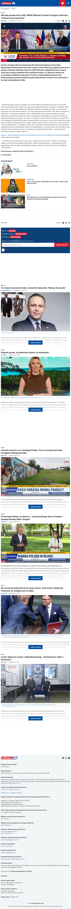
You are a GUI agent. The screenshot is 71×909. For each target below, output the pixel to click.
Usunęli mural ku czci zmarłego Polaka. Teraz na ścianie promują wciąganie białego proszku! (31, 451)
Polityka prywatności (16, 906)
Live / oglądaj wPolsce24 (14, 792)
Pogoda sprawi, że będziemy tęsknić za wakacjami (25, 352)
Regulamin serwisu (28, 906)
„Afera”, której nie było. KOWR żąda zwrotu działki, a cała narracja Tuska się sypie (47, 182)
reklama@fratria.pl (10, 852)
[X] (66, 21)
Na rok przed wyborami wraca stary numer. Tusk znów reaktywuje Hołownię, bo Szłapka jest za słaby (32, 589)
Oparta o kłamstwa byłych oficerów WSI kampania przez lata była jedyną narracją (30, 135)
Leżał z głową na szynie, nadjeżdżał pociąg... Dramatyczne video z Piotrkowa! (32, 658)
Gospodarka (30, 164)
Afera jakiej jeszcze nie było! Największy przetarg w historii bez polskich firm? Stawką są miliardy (47, 198)
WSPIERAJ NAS (14, 897)
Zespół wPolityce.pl (6, 290)
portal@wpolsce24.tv (11, 831)
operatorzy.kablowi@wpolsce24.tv (15, 859)
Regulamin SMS (38, 906)
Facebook (4, 789)
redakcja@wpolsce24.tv (12, 840)
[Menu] (68, 3)
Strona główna (5, 8)
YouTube (17, 789)
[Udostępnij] (69, 21)
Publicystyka (30, 179)
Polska (13, 8)
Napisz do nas (16, 783)
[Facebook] (63, 21)
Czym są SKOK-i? (32, 166)
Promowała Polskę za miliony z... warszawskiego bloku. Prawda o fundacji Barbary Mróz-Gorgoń (32, 517)
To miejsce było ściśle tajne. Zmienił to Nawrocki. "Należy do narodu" (33, 288)
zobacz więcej (35, 343)
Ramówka (3, 792)
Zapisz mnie (60, 245)
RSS (9, 906)
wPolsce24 (4, 21)
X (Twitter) (11, 789)
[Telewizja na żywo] (62, 3)
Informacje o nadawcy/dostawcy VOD (53, 906)
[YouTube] (69, 758)
